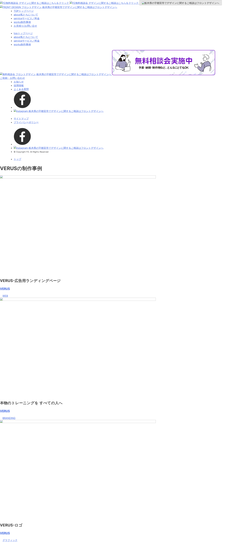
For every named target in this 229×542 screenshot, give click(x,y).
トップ (17, 159)
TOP (24, 10)
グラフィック (9, 540)
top (23, 33)
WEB (5, 295)
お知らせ (19, 81)
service (27, 18)
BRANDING (8, 418)
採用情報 (19, 85)
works (22, 22)
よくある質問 (21, 89)
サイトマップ (21, 118)
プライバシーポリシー (26, 122)
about (26, 14)
